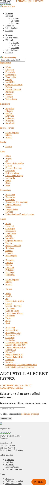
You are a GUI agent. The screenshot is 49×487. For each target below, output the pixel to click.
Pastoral (8, 87)
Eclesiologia (10, 74)
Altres (2, 151)
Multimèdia (10, 178)
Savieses (9, 212)
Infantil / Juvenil (7, 128)
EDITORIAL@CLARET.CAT (29, 1)
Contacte (9, 30)
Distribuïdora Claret (13, 469)
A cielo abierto (11, 330)
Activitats (15, 23)
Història (8, 113)
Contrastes (9, 337)
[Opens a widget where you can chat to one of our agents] (38, 482)
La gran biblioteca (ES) (15, 347)
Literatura (9, 116)
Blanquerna (10, 197)
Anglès (8, 158)
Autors (3, 219)
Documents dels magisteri (16, 202)
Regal (7, 183)
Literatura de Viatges (14, 175)
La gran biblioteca (13, 204)
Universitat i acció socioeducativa (19, 214)
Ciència (8, 166)
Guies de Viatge (12, 173)
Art (6, 161)
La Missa (15, 21)
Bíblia (8, 67)
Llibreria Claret (12, 50)
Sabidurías (9, 359)
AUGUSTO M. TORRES (11, 388)
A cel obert (10, 194)
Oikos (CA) (10, 350)
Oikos (8, 207)
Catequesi (9, 70)
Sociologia (10, 123)
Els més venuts (11, 38)
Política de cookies (13, 483)
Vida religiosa (11, 99)
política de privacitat (30, 414)
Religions (9, 92)
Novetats (9, 13)
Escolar (3, 142)
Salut (7, 185)
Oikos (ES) (10, 352)
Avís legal (9, 478)
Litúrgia (8, 79)
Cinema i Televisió (13, 168)
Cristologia (10, 72)
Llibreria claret (11, 28)
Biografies (9, 108)
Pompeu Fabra (11, 209)
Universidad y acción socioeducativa (21, 364)
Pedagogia (9, 118)
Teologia (9, 97)
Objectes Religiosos (13, 84)
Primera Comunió (13, 89)
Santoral (9, 94)
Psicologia (9, 121)
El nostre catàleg (9, 57)
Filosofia (9, 111)
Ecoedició (9, 26)
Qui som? (15, 18)
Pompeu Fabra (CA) (14, 355)
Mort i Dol (10, 82)
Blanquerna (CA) (12, 332)
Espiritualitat (5, 62)
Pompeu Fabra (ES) (13, 357)
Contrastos (10, 199)
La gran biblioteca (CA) (15, 345)
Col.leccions (5, 190)
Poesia (8, 180)
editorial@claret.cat (14, 450)
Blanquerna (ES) (12, 335)
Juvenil (8, 137)
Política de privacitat (14, 481)
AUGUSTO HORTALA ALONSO (15, 385)
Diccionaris (10, 170)
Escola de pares (12, 132)
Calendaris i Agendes (14, 163)
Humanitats (5, 104)
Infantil (8, 135)
